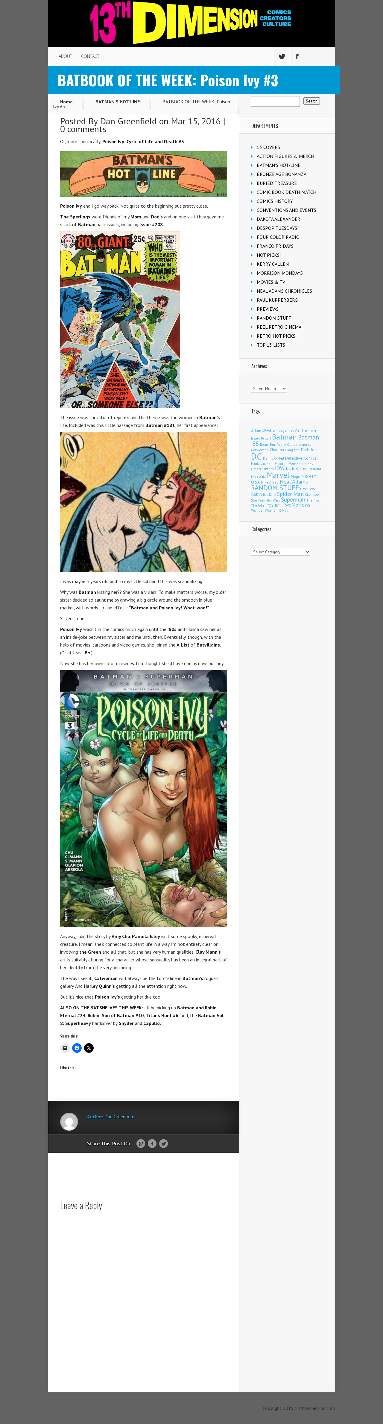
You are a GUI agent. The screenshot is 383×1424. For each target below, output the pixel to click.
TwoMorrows (296, 505)
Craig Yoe (292, 450)
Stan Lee (312, 494)
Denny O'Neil (273, 458)
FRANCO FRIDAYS (275, 246)
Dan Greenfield (128, 121)
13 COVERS (268, 147)
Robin (256, 494)
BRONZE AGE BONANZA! (282, 174)
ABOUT (65, 56)
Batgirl (266, 438)
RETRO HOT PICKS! (277, 336)
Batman (284, 437)
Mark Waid (258, 477)
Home (66, 102)
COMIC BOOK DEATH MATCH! (287, 192)
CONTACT (90, 56)
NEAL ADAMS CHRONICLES (284, 291)
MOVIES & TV (271, 282)
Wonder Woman (264, 510)
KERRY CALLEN (273, 264)
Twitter (163, 1144)
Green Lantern (262, 468)
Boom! (264, 445)
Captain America (299, 444)
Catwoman (260, 450)
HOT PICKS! (269, 255)
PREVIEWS (268, 309)
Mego (295, 476)
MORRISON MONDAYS (280, 273)
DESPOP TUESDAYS (277, 228)
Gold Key (306, 463)
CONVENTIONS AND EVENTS (286, 210)
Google (140, 1144)
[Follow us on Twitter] (281, 56)
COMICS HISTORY (275, 201)
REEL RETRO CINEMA (279, 327)
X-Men (283, 510)
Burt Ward (278, 444)
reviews (307, 488)
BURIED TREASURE (277, 183)
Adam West (261, 431)
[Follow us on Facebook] (296, 56)
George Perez (286, 463)
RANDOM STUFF (274, 318)
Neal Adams (294, 481)
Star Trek (258, 500)
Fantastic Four (262, 463)
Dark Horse (310, 449)
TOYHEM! (274, 505)
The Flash (314, 500)
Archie (301, 430)
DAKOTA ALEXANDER (278, 219)
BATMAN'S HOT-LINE (117, 102)
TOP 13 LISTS (271, 345)
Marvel (278, 475)
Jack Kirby (296, 468)
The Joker (258, 505)
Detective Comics (301, 458)
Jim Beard (314, 469)
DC (256, 456)
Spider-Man (290, 493)
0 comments (83, 129)
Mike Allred (270, 482)
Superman (293, 499)
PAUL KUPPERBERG (277, 300)
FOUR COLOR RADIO (278, 237)
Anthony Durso (283, 431)
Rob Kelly (269, 495)
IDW (280, 468)
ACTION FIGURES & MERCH (285, 156)
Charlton (277, 449)
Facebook (152, 1144)
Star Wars (273, 500)
